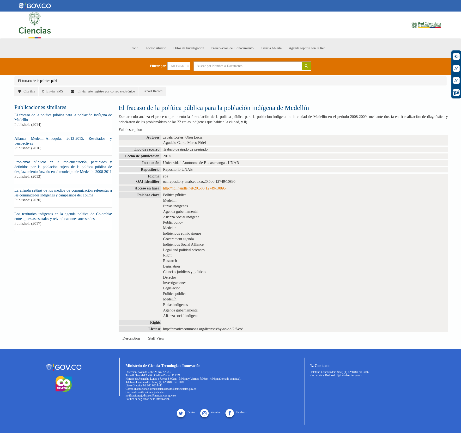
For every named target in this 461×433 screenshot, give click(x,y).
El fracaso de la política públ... (39, 81)
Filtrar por (158, 66)
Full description (130, 130)
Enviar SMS (54, 91)
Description (131, 338)
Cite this (29, 91)
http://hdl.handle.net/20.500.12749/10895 (194, 188)
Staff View (156, 338)
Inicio (134, 48)
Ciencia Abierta (271, 48)
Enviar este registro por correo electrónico (106, 91)
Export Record (153, 91)
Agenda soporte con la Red (307, 48)
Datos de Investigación (188, 48)
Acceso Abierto (156, 48)
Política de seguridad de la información (148, 399)
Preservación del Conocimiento (232, 48)
